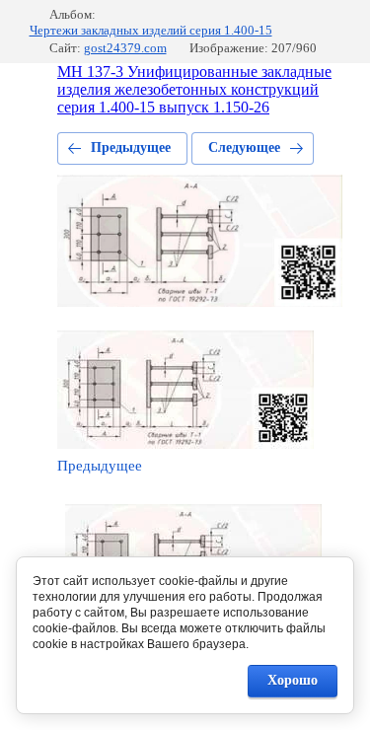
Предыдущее (131, 147)
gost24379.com (125, 47)
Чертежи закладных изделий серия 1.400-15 (151, 30)
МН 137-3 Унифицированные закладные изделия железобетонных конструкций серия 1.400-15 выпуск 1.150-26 (194, 89)
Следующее (244, 147)
